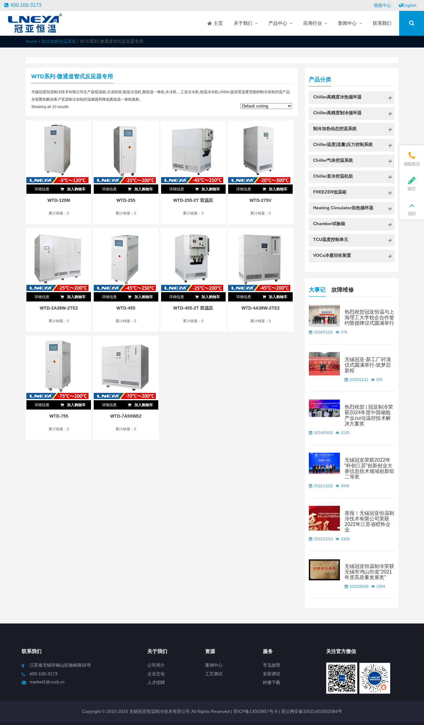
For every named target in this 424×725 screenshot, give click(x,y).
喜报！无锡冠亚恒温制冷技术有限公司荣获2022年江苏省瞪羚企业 (369, 521)
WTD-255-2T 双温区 (193, 200)
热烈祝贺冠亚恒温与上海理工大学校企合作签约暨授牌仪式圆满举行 (369, 317)
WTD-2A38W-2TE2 (59, 308)
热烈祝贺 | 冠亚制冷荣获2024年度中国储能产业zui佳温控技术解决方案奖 (369, 415)
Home (32, 41)
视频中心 (382, 5)
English (409, 5)
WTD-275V (260, 200)
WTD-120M (58, 200)
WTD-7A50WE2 (126, 416)
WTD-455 (125, 308)
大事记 (317, 290)
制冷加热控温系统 (58, 41)
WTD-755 (58, 416)
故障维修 (343, 290)
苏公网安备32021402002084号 (311, 711)
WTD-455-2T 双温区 (193, 308)
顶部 (411, 213)
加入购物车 (76, 189)
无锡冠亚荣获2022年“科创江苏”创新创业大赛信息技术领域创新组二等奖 (369, 468)
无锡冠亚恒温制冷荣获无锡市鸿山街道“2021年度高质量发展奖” (369, 572)
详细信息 (41, 189)
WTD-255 (125, 200)
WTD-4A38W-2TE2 (260, 308)
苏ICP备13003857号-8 (254, 711)
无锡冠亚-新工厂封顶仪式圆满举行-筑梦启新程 (368, 365)
